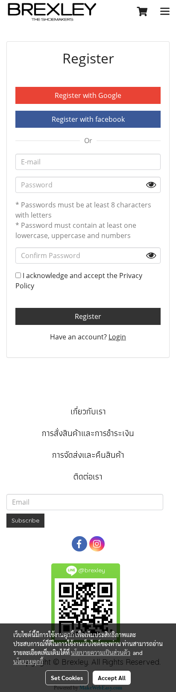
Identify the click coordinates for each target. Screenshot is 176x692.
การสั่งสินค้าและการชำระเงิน (88, 433)
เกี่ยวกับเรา (88, 411)
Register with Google (88, 95)
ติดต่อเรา (88, 476)
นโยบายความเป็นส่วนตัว (100, 652)
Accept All (112, 677)
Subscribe (25, 520)
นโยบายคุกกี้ (28, 661)
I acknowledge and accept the (78, 280)
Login (117, 337)
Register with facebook (88, 119)
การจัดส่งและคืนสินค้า (88, 455)
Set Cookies (67, 677)
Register (88, 316)
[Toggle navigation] (164, 12)
